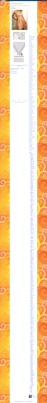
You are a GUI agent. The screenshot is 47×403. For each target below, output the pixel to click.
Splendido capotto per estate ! (32, 364)
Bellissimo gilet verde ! (32, 159)
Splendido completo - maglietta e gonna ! (32, 219)
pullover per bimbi (31, 128)
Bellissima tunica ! (32, 239)
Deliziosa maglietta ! (31, 305)
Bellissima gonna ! (32, 233)
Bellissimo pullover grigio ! (32, 307)
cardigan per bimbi (31, 63)
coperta (30, 71)
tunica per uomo (31, 148)
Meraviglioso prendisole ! (32, 185)
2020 (30, 153)
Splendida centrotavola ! (32, 199)
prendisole (30, 123)
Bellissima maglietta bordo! (31, 246)
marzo (31, 383)
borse (29, 46)
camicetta (30, 53)
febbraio (31, 384)
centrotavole (30, 64)
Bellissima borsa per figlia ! (32, 378)
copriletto (30, 72)
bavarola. (30, 43)
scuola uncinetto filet (31, 137)
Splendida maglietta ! (31, 308)
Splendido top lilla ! (32, 226)
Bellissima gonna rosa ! (32, 331)
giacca (30, 83)
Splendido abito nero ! (32, 194)
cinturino (30, 65)
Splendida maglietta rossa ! (31, 262)
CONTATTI (22, 5)
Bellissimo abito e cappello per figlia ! (32, 250)
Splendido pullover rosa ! (32, 303)
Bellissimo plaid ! (32, 166)
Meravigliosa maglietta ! (31, 354)
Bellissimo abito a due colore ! (32, 163)
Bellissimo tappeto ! (31, 314)
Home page (12, 5)
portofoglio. (30, 120)
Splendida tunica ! (32, 197)
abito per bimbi (31, 37)
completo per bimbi (31, 70)
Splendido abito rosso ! (32, 356)
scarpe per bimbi (31, 130)
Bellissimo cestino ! (32, 248)
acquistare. (30, 38)
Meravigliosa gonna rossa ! (32, 209)
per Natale (30, 111)
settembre (31, 154)
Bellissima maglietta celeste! (31, 273)
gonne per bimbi (31, 88)
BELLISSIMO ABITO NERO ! (32, 204)
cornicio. (30, 74)
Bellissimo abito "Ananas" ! (32, 201)
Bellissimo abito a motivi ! (32, 173)
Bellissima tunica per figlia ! (32, 276)
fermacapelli (30, 79)
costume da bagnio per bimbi (32, 77)
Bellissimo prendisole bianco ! (31, 184)
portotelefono (30, 121)
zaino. (29, 150)
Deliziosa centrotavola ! (32, 175)
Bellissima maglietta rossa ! (31, 348)
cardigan (30, 62)
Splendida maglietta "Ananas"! (31, 298)
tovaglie (30, 145)
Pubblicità (29, 5)
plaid (29, 114)
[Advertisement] (19, 94)
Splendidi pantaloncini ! (32, 294)
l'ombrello (30, 94)
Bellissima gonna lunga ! (32, 281)
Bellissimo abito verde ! (32, 346)
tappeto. (30, 140)
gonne (29, 87)
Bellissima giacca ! (32, 202)
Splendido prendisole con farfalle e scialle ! (32, 188)
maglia (30, 95)
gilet (29, 85)
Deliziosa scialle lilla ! (32, 265)
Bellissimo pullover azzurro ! (31, 208)
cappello (30, 57)
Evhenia (33, 395)
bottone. (30, 48)
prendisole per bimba (31, 124)
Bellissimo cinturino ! (31, 292)
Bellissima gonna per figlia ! (32, 373)
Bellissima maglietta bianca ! (31, 291)
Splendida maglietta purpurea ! (31, 371)
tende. (29, 141)
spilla (29, 139)
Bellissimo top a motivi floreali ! (32, 179)
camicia (30, 54)
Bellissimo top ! (32, 217)
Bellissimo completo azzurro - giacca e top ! (32, 224)
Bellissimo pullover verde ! (32, 216)
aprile (31, 382)
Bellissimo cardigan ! (31, 369)
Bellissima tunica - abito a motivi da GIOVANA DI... (32, 168)
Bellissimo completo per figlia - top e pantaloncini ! (32, 350)
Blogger (32, 401)
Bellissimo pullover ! (31, 302)
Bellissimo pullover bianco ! (32, 214)
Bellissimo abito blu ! (32, 312)
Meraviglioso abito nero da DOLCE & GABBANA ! (32, 259)
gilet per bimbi (31, 86)
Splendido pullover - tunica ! (31, 182)
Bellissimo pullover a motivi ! (31, 252)
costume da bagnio (31, 75)
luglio (31, 156)
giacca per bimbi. (31, 84)
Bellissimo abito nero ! (32, 254)
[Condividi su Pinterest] (23, 68)
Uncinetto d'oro (17, 4)
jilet (29, 92)
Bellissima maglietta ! (31, 327)
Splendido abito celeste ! (32, 263)
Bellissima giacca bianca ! (32, 266)
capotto (30, 56)
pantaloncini (30, 105)
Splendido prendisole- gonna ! (32, 172)
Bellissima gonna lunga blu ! (32, 232)
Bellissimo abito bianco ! (32, 342)
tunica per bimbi (31, 147)
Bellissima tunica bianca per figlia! (32, 271)
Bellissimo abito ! (32, 257)
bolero (30, 44)
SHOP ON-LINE (25, 5)
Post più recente (13, 100)
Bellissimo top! (32, 286)
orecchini (30, 103)
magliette (30, 96)
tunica (30, 146)
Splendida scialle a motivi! (32, 240)
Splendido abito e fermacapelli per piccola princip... (32, 375)
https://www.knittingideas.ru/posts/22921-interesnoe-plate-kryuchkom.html (20, 65)
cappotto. (30, 61)
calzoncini (30, 52)
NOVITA (15, 5)
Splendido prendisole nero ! (31, 310)
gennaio (31, 385)
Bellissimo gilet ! (32, 170)
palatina (30, 104)
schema (30, 132)
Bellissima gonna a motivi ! (32, 296)
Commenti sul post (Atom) (20, 102)
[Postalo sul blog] (21, 68)
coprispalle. (30, 73)
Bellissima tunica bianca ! (32, 321)
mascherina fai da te (31, 101)
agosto (31, 155)
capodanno (30, 55)
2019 (30, 386)
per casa (30, 110)
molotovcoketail (25, 401)
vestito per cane (31, 149)
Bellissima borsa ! (32, 289)
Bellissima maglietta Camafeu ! (31, 381)
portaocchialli (30, 119)
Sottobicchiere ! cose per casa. (32, 318)
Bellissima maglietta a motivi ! (32, 333)
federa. (30, 78)
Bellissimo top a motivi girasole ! (32, 285)
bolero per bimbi (31, 45)
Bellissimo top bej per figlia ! (32, 229)
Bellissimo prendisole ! (32, 165)
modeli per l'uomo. (31, 102)
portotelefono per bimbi (32, 122)
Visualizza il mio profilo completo (34, 396)
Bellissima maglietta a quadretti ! (32, 237)
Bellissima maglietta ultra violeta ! (32, 193)
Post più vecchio (25, 100)
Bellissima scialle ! (32, 337)
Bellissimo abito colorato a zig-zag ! (32, 162)
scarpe (30, 129)
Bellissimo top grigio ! (32, 206)
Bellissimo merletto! (31, 359)
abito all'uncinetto (15, 69)
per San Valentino (31, 113)
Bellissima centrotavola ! (32, 280)
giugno (31, 157)
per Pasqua (30, 112)
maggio (31, 158)
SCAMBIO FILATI (18, 5)
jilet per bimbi (30, 93)
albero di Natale (31, 39)
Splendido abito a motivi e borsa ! (32, 283)
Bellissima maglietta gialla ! (32, 190)
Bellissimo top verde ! (32, 178)
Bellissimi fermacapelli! (32, 288)
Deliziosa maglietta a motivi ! (32, 300)
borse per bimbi (31, 47)
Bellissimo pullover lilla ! (32, 256)
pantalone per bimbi (31, 106)
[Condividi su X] (22, 68)
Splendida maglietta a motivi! (32, 212)
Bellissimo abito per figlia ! (32, 323)
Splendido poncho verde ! (32, 278)
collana (30, 66)
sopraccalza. (30, 138)
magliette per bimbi (31, 97)
